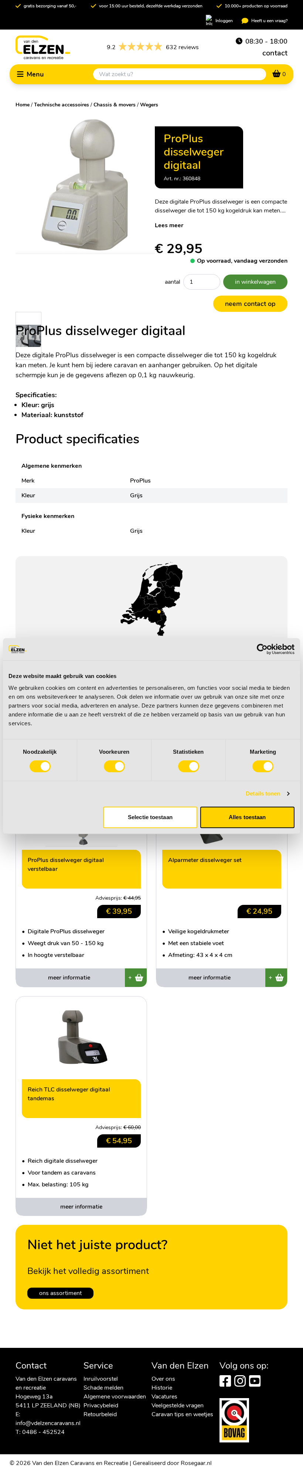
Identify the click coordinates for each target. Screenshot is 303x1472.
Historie (162, 1388)
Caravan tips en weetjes (182, 1414)
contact (274, 53)
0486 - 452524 (43, 1432)
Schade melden (103, 1388)
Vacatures (164, 1397)
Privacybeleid (101, 1405)
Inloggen (224, 21)
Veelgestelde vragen (178, 1405)
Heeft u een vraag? (269, 21)
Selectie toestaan (150, 817)
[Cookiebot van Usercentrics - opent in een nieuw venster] (262, 649)
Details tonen (263, 793)
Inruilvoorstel (101, 1379)
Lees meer (169, 225)
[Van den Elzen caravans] (43, 47)
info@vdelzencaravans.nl (48, 1423)
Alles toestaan (247, 817)
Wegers (149, 104)
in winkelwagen (255, 282)
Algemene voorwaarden (115, 1397)
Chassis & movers (114, 104)
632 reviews (153, 47)
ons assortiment (60, 1293)
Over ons (163, 1379)
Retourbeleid (100, 1414)
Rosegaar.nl (196, 1463)
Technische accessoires (61, 104)
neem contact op (250, 303)
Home (23, 104)
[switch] (114, 766)
